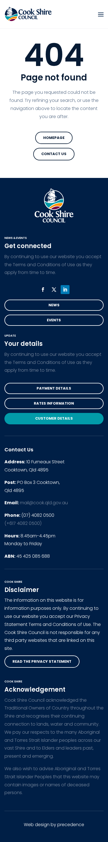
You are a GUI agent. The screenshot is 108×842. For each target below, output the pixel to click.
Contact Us (53, 153)
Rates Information (54, 403)
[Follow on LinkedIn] (65, 289)
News (54, 305)
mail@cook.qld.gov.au (44, 503)
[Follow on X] (54, 289)
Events (54, 320)
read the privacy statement (41, 661)
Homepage (54, 137)
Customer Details (54, 418)
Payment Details (54, 388)
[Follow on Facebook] (42, 289)
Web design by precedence (54, 824)
